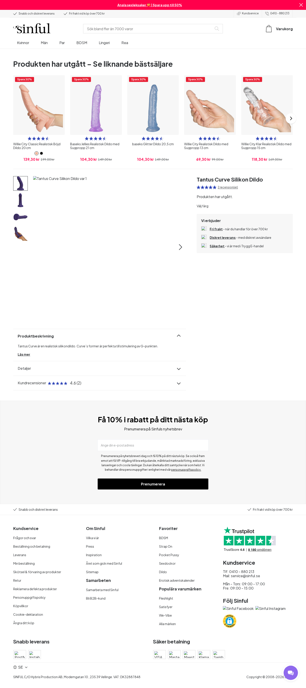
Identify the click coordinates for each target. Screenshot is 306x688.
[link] (36, 153)
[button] (301, 5)
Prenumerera (153, 484)
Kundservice (250, 13)
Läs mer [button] (24, 354)
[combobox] (148, 28)
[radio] (29, 138)
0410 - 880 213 (279, 13)
